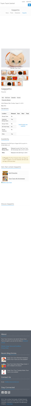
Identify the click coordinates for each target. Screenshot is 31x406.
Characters (17, 13)
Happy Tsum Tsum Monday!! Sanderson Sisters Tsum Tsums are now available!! (17, 358)
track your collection (24, 125)
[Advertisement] (15, 32)
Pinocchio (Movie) (6, 100)
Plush (11, 13)
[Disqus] (15, 229)
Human (18, 97)
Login (23, 1)
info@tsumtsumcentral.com (12, 382)
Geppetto (13, 97)
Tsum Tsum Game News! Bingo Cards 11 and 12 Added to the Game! (18, 364)
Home (7, 13)
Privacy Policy (4, 348)
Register (28, 1)
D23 (3, 97)
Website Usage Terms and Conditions (11, 346)
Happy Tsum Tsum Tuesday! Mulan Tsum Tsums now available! (18, 371)
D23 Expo (7, 97)
